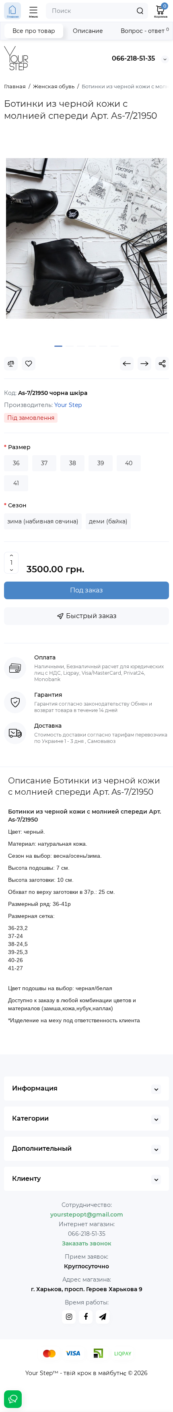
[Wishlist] (28, 363)
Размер (19, 447)
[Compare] (11, 363)
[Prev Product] (127, 363)
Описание (88, 31)
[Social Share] (162, 363)
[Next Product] (144, 363)
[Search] (140, 10)
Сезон (17, 505)
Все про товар (33, 31)
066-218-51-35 (133, 58)
